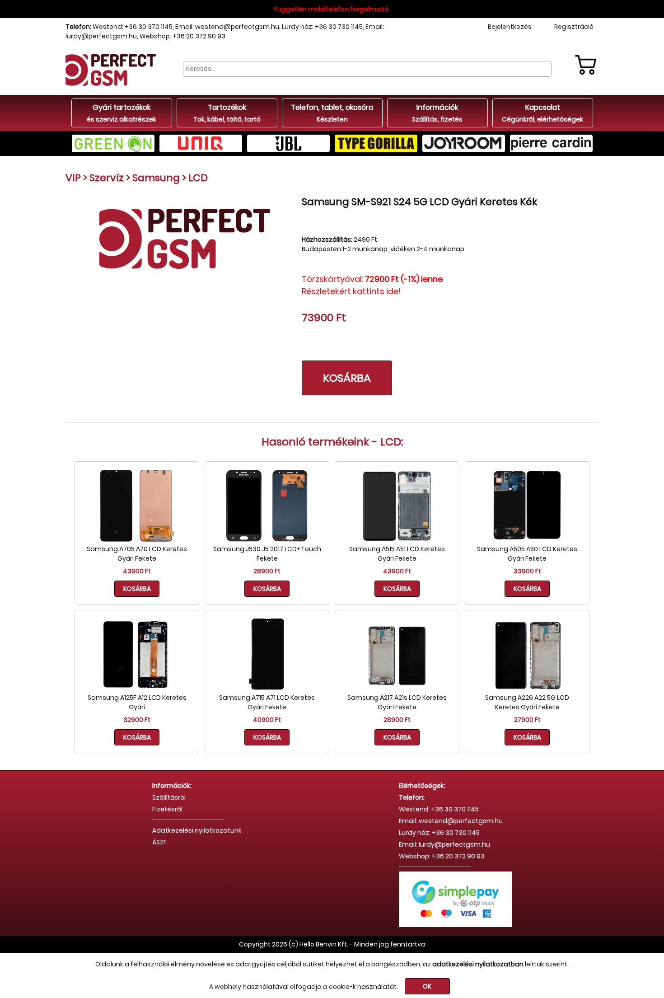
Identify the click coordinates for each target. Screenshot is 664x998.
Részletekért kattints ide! (351, 291)
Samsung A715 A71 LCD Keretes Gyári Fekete (267, 702)
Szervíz (106, 178)
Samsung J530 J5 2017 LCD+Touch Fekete (267, 553)
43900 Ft (137, 571)
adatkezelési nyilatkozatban (478, 964)
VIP (73, 178)
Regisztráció (574, 26)
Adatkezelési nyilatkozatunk (197, 830)
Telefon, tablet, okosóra (332, 113)
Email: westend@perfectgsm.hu (227, 26)
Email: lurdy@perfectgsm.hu (444, 844)
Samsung (156, 178)
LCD (198, 178)
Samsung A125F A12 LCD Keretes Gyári (137, 702)
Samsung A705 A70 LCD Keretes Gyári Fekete (137, 553)
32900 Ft (136, 719)
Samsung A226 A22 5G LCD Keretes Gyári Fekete (527, 702)
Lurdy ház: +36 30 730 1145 (322, 26)
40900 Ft (267, 719)
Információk (437, 113)
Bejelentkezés (510, 26)
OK (427, 986)
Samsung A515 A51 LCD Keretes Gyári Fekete (397, 553)
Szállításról (169, 797)
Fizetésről (167, 809)
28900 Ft (267, 571)
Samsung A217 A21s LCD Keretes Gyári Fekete (397, 702)
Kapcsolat (542, 113)
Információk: (172, 785)
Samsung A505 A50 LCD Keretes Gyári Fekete (527, 553)
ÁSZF (159, 842)
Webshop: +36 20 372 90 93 (182, 36)
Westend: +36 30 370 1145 (133, 26)
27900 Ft (527, 719)
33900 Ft (527, 571)
